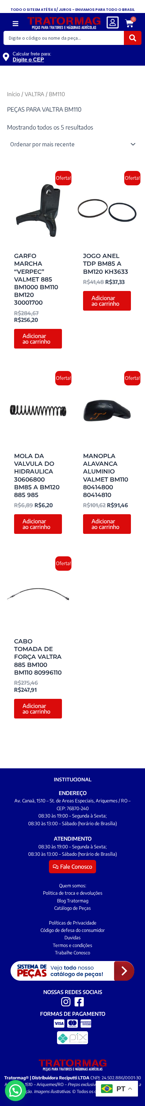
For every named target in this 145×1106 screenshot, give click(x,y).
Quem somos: (72, 885)
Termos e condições (72, 945)
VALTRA (34, 94)
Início (13, 94)
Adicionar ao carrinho (36, 338)
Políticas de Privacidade (72, 923)
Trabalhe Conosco (72, 952)
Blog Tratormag (72, 900)
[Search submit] (132, 38)
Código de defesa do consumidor (72, 930)
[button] (16, 24)
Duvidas (72, 937)
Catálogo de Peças (72, 908)
